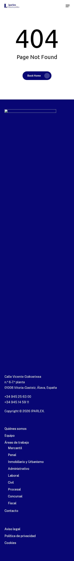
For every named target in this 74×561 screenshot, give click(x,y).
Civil (11, 482)
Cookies (10, 543)
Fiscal (12, 503)
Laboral (13, 475)
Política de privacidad (20, 536)
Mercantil (15, 448)
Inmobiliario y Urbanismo (26, 462)
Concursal (15, 496)
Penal (12, 455)
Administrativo (18, 468)
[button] (68, 6)
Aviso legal (12, 529)
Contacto (11, 511)
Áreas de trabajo (16, 442)
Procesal (14, 489)
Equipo (9, 435)
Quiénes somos (15, 428)
